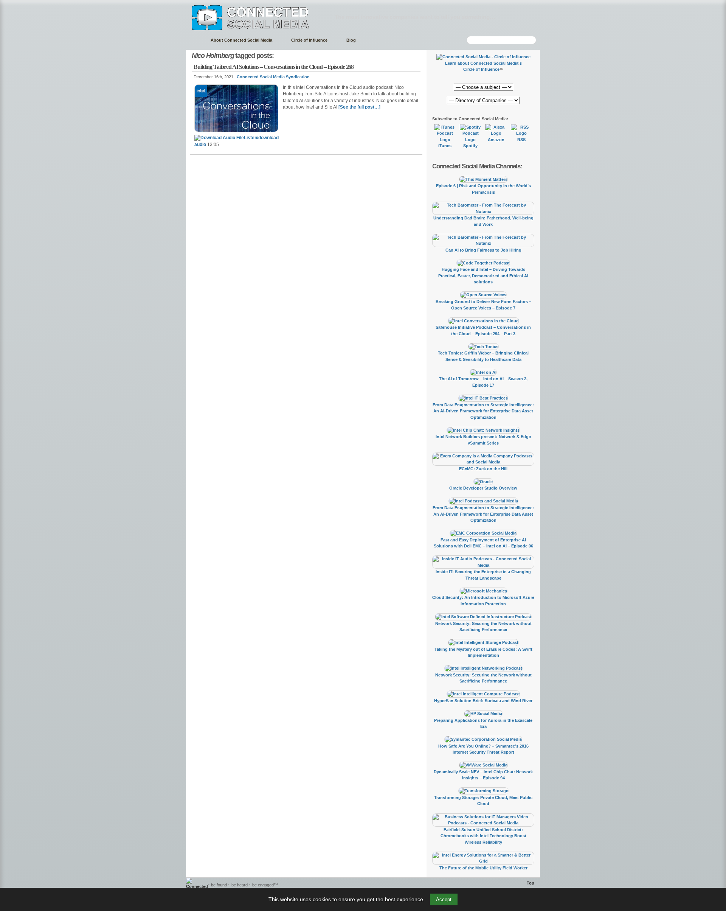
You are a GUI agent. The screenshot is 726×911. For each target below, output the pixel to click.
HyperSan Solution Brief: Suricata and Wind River (483, 700)
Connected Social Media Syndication (273, 77)
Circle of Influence (309, 40)
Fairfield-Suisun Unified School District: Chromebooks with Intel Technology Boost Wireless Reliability (483, 835)
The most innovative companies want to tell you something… (415, 17)
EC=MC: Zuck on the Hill (483, 468)
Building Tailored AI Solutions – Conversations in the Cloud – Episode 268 (274, 67)
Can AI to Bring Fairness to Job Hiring (483, 250)
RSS (521, 139)
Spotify (470, 145)
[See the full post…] (359, 107)
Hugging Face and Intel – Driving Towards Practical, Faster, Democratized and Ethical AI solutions (483, 275)
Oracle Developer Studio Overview (483, 488)
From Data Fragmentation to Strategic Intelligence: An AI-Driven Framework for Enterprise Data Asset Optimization (483, 411)
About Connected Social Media (241, 40)
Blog (351, 40)
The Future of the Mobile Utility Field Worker (483, 868)
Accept (443, 899)
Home (194, 40)
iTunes (444, 145)
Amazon (496, 139)
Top (530, 883)
